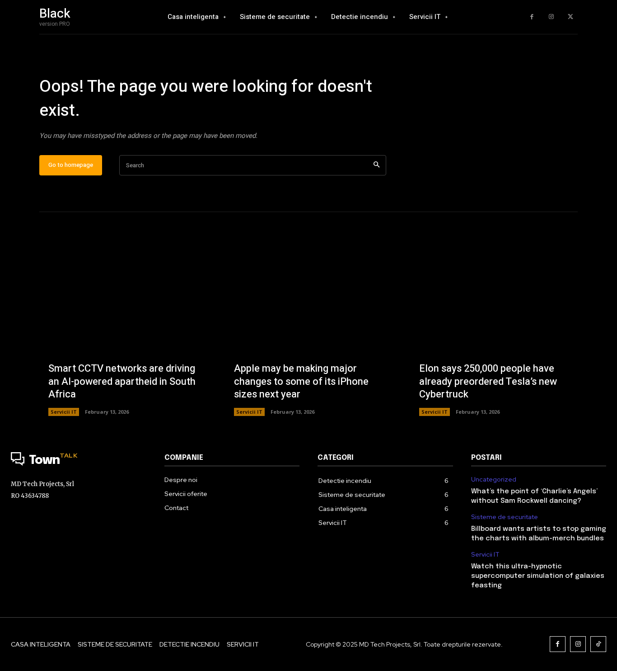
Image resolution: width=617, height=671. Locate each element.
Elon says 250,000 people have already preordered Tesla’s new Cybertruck (488, 381)
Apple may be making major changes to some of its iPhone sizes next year (301, 381)
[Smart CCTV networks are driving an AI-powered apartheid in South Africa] (123, 332)
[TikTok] (598, 644)
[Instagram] (551, 16)
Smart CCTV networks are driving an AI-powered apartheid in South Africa (122, 381)
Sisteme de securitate (504, 517)
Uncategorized (493, 479)
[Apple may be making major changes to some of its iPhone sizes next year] (309, 332)
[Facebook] (531, 16)
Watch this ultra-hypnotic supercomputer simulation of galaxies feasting (537, 576)
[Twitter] (570, 16)
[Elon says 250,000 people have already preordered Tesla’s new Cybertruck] (494, 332)
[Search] (376, 165)
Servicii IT (64, 411)
